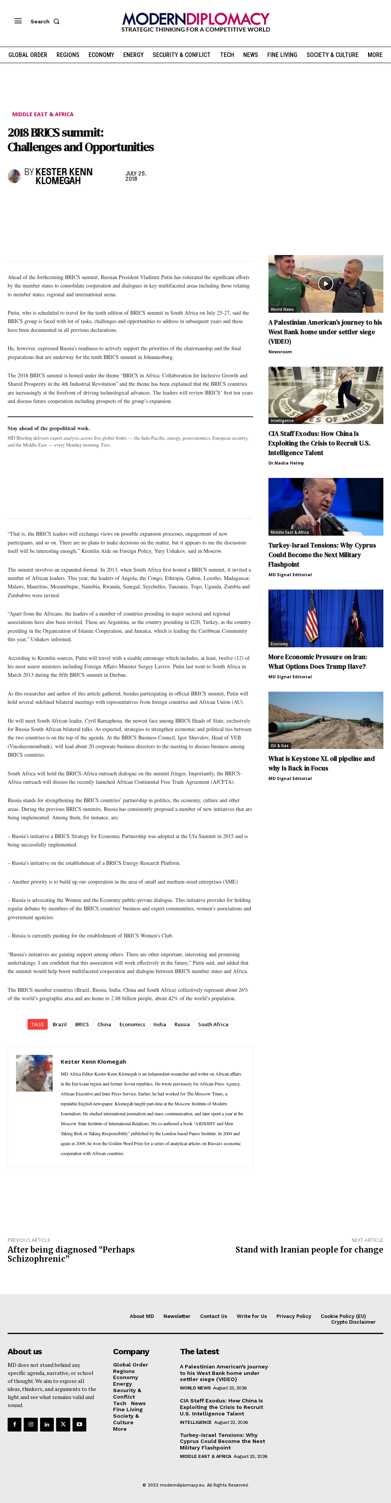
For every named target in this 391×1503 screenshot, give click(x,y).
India (159, 1024)
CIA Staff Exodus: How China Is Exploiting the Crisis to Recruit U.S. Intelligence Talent (319, 443)
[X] (32, 202)
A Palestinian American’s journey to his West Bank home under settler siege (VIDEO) (325, 332)
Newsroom (280, 351)
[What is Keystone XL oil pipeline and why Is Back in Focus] (325, 720)
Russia (182, 1024)
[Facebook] (15, 202)
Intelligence (282, 420)
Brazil (60, 1024)
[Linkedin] (68, 202)
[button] (47, 21)
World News (282, 309)
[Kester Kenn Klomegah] (14, 176)
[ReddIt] (85, 202)
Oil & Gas (280, 745)
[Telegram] (103, 202)
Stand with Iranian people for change (309, 1249)
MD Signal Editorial (290, 574)
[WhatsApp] (50, 202)
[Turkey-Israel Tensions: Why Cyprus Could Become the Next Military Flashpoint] (325, 507)
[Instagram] (30, 1425)
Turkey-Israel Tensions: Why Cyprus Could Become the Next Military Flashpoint (322, 555)
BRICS (82, 1024)
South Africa (213, 1024)
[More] (121, 202)
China (104, 1024)
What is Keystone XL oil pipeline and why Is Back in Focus (321, 763)
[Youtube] (79, 1425)
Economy (279, 644)
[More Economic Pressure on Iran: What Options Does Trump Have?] (325, 618)
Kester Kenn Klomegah (64, 177)
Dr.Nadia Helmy (286, 463)
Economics (132, 1024)
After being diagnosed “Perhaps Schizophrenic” (71, 1254)
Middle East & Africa (43, 114)
